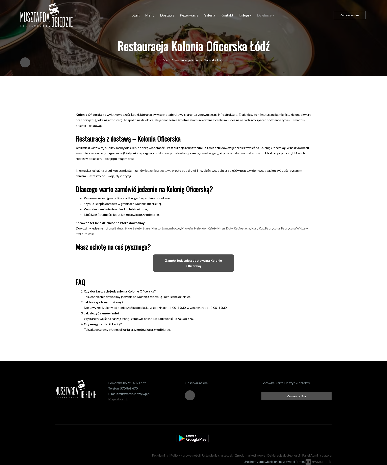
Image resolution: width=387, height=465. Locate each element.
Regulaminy (160, 455)
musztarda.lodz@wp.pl (134, 394)
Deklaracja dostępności (284, 455)
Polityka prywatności (185, 455)
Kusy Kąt (257, 228)
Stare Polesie (85, 234)
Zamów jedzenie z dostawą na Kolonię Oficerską (193, 263)
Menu (150, 15)
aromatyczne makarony (243, 153)
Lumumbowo (171, 228)
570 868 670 (129, 388)
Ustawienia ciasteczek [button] (218, 455)
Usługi (244, 15)
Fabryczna (272, 228)
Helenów (200, 228)
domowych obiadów (173, 153)
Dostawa (167, 15)
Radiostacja (242, 228)
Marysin (187, 228)
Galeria (209, 15)
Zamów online (349, 15)
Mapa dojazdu (118, 399)
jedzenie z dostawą (158, 170)
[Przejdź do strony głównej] (46, 15)
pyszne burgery (207, 153)
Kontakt (227, 15)
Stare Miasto (152, 228)
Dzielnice (264, 15)
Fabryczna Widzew (294, 228)
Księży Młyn (216, 228)
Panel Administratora (317, 455)
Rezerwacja (189, 15)
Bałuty (118, 228)
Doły (229, 228)
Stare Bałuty (133, 228)
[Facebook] (25, 62)
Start (136, 15)
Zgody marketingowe (250, 455)
